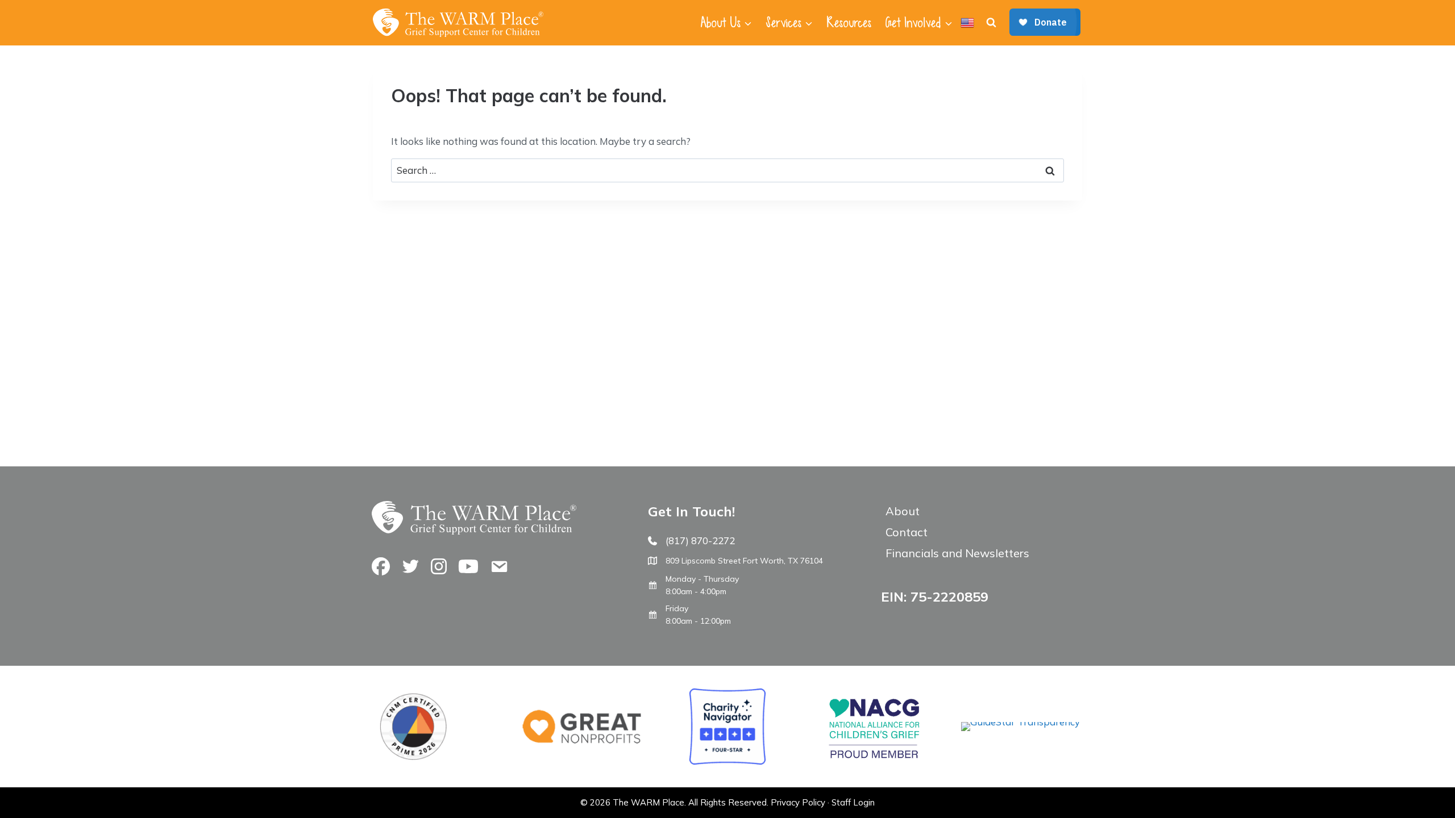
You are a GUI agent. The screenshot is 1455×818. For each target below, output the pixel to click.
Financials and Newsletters (957, 553)
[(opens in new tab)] (1020, 722)
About (903, 511)
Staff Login (853, 802)
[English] (967, 22)
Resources (848, 22)
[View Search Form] (991, 22)
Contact (907, 532)
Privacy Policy (798, 802)
